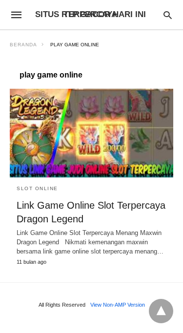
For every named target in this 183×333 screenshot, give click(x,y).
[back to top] (161, 311)
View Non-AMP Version (117, 305)
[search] (167, 14)
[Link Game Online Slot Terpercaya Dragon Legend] (91, 133)
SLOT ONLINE (37, 188)
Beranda (23, 44)
